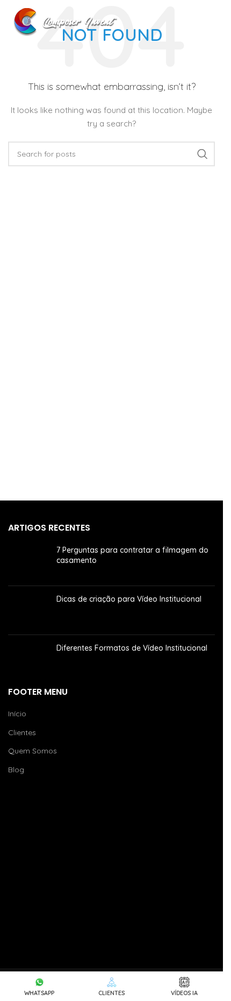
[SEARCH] (202, 154)
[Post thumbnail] (28, 561)
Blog (16, 769)
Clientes (22, 732)
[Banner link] (111, 866)
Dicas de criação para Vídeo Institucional (128, 599)
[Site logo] (67, 21)
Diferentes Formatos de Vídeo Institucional (131, 648)
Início (17, 713)
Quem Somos (32, 751)
